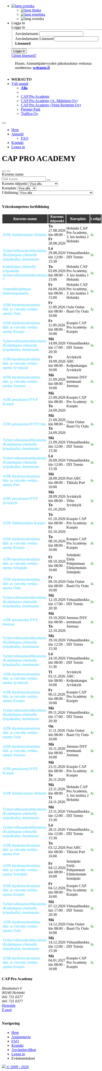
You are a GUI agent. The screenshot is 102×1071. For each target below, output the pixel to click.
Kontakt (17, 143)
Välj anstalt (19, 84)
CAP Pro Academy (35, 96)
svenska (28, 6)
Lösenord (46, 39)
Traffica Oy (29, 114)
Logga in (18, 23)
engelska (38, 14)
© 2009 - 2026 (17, 1067)
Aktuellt (17, 134)
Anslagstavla (21, 1037)
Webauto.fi (41, 68)
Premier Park (30, 109)
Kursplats (9, 188)
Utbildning (10, 193)
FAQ (24, 138)
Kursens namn (12, 174)
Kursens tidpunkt (15, 184)
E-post (7, 1010)
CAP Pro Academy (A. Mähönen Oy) (49, 101)
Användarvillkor (23, 1050)
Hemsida (8, 1005)
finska (36, 10)
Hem (15, 130)
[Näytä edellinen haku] (8, 171)
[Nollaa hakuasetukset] (4, 171)
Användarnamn (26, 34)
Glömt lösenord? (23, 56)
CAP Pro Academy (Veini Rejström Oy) (51, 105)
